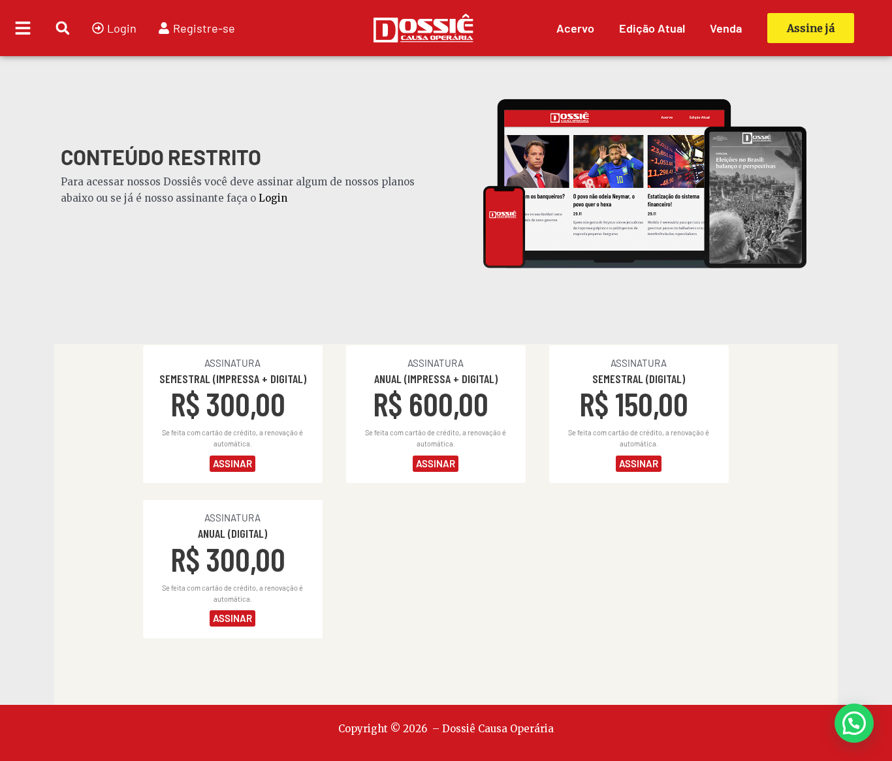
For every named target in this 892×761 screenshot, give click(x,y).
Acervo (575, 28)
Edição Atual (652, 28)
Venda (726, 28)
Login (273, 198)
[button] (62, 28)
